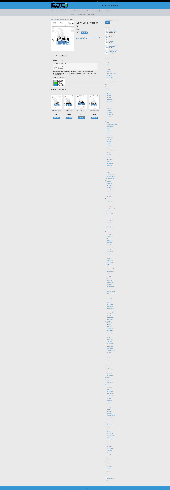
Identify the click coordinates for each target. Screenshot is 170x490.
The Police (109, 441)
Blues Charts (109, 326)
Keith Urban (109, 258)
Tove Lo (108, 456)
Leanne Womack (110, 274)
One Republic (109, 362)
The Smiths (109, 446)
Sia (107, 405)
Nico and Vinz (109, 355)
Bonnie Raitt (109, 106)
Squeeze (108, 409)
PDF (107, 119)
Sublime (108, 419)
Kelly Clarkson (110, 260)
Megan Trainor (110, 304)
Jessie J (108, 238)
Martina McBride (110, 297)
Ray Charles (109, 387)
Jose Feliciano (110, 251)
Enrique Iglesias (110, 189)
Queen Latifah (110, 382)
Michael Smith (109, 313)
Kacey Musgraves (110, 254)
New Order (109, 352)
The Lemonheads (110, 439)
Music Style (56, 19)
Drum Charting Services (105, 11)
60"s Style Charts (110, 322)
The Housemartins (110, 222)
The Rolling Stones (111, 395)
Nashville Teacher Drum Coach (90, 11)
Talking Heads (109, 424)
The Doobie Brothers (111, 176)
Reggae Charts (110, 339)
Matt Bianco (109, 300)
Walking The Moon (110, 468)
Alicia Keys (109, 71)
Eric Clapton (109, 192)
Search (107, 22)
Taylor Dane (109, 426)
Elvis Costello (109, 147)
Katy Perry (109, 256)
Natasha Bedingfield (111, 350)
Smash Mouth (109, 407)
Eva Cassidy (109, 194)
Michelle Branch (110, 315)
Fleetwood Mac (110, 201)
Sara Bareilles (109, 400)
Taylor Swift (109, 427)
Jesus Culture (109, 240)
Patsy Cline (109, 368)
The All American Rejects (112, 81)
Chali (108, 128)
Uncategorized (108, 459)
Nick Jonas (109, 354)
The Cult (108, 152)
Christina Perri (110, 137)
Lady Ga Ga (109, 273)
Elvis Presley (109, 187)
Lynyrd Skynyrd (110, 288)
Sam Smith (109, 398)
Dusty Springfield (110, 174)
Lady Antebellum (110, 271)
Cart (118, 1)
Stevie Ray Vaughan (111, 415)
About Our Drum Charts (62, 11)
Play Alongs (107, 377)
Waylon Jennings (110, 469)
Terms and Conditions (106, 1)
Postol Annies (109, 373)
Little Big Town (110, 276)
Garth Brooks (109, 204)
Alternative (109, 324)
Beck (108, 91)
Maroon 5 (97, 37)
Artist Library (90, 37)
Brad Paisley (109, 108)
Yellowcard (109, 475)
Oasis (108, 361)
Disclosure (109, 169)
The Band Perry (110, 114)
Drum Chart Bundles (109, 178)
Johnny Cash (109, 249)
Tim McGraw (109, 450)
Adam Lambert (110, 66)
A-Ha (108, 62)
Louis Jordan (109, 284)
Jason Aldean (109, 234)
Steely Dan (109, 411)
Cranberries (109, 145)
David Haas (109, 161)
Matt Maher (109, 302)
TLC (107, 452)
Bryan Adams (109, 112)
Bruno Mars (109, 110)
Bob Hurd (109, 103)
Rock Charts (109, 341)
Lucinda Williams (110, 286)
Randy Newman (110, 385)
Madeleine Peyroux (111, 291)
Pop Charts (62, 19)
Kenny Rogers (110, 262)
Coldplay (108, 143)
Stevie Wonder (110, 417)
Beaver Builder (92, 488)
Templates (107, 457)
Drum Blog (90, 14)
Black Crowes (109, 99)
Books (106, 118)
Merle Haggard (110, 306)
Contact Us (114, 1)
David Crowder (110, 159)
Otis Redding (109, 364)
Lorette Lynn (109, 280)
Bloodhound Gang (110, 101)
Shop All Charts (81, 14)
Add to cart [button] (56, 117)
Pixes (108, 371)
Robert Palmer (110, 393)
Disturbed (109, 170)
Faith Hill (108, 199)
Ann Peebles (109, 75)
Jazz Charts (109, 332)
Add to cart (84, 32)
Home (53, 11)
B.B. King (108, 88)
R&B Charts (109, 337)
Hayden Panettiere (110, 220)
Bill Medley (109, 93)
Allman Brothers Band (111, 73)
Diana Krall (109, 167)
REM (108, 389)
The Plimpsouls (110, 375)
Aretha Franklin (110, 77)
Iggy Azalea (109, 225)
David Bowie (109, 157)
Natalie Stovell (110, 348)
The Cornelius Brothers (111, 150)
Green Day (109, 211)
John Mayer (109, 244)
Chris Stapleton (110, 133)
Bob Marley (109, 104)
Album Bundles (108, 82)
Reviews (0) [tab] (63, 55)
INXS (108, 229)
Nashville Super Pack (111, 334)
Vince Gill (108, 463)
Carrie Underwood (110, 126)
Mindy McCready (110, 317)
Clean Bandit (109, 141)
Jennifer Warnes (110, 236)
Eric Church (109, 191)
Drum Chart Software (76, 11)
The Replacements (111, 442)
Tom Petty (109, 454)
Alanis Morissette (110, 69)
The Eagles (109, 196)
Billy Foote (109, 97)
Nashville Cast (110, 346)
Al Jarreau (109, 67)
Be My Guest (109, 89)
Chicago (108, 132)
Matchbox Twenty (110, 298)
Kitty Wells (109, 266)
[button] (72, 23)
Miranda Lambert (110, 319)
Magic (108, 293)
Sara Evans (109, 402)
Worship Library (110, 343)
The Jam (108, 437)
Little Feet (109, 278)
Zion (107, 480)
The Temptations (110, 448)
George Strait (109, 206)
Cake (108, 122)
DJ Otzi (108, 172)
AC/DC (108, 64)
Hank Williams (109, 218)
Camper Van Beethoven (112, 124)
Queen (108, 380)
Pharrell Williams (110, 369)
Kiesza (108, 264)
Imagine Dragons (110, 227)
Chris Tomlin (109, 135)
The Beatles (109, 116)
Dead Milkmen (110, 163)
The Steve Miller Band (111, 420)
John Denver (109, 242)
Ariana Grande (110, 79)
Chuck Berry (109, 139)
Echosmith (109, 181)
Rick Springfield (110, 391)
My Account (99, 1)
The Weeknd (109, 466)
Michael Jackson (110, 308)
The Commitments (110, 148)
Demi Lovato (109, 165)
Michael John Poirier (111, 310)
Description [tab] (56, 55)
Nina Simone (109, 357)
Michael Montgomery (111, 311)
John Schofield (110, 247)
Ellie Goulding (109, 185)
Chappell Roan (110, 130)
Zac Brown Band (110, 478)
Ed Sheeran (109, 183)
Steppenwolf (109, 413)
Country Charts (110, 330)
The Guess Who (110, 213)
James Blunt (109, 232)
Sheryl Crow (109, 403)
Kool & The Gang (110, 268)
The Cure (109, 154)
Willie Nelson (109, 471)
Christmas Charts (110, 328)
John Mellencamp (110, 245)
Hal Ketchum (109, 217)
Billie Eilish (109, 95)
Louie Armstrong (110, 282)
